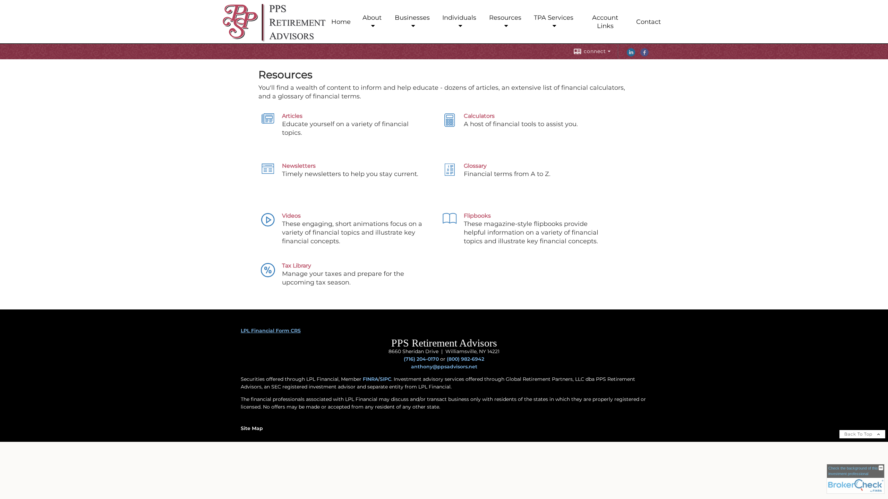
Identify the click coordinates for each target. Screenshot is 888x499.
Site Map (252, 428)
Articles (292, 116)
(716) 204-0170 (421, 359)
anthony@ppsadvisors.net (444, 367)
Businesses (412, 17)
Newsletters (299, 166)
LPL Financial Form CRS (271, 330)
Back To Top (859, 434)
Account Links (605, 22)
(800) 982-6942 (465, 359)
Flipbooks (477, 215)
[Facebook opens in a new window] (644, 55)
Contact (648, 22)
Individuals (459, 17)
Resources (505, 17)
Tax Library (296, 265)
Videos (291, 215)
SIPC (385, 379)
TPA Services (553, 17)
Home (341, 22)
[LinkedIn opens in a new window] (631, 55)
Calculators (479, 116)
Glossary (475, 166)
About (372, 17)
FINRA (370, 379)
